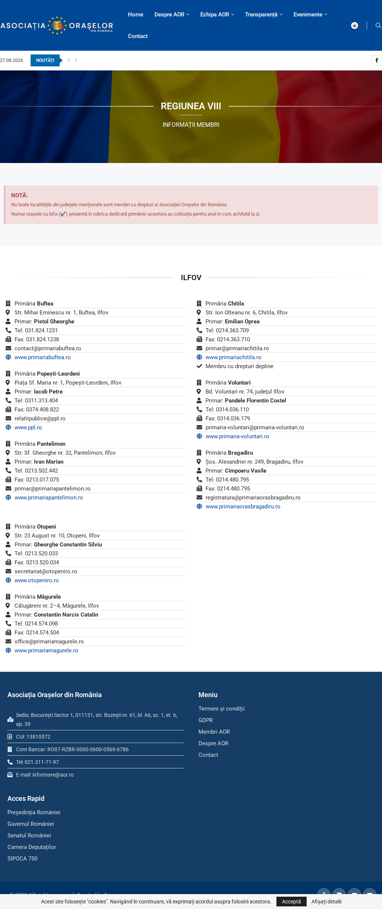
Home (135, 14)
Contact (138, 36)
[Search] (378, 25)
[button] (69, 60)
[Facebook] (377, 60)
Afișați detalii (326, 901)
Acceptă (291, 902)
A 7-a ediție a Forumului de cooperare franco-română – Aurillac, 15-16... (153, 60)
